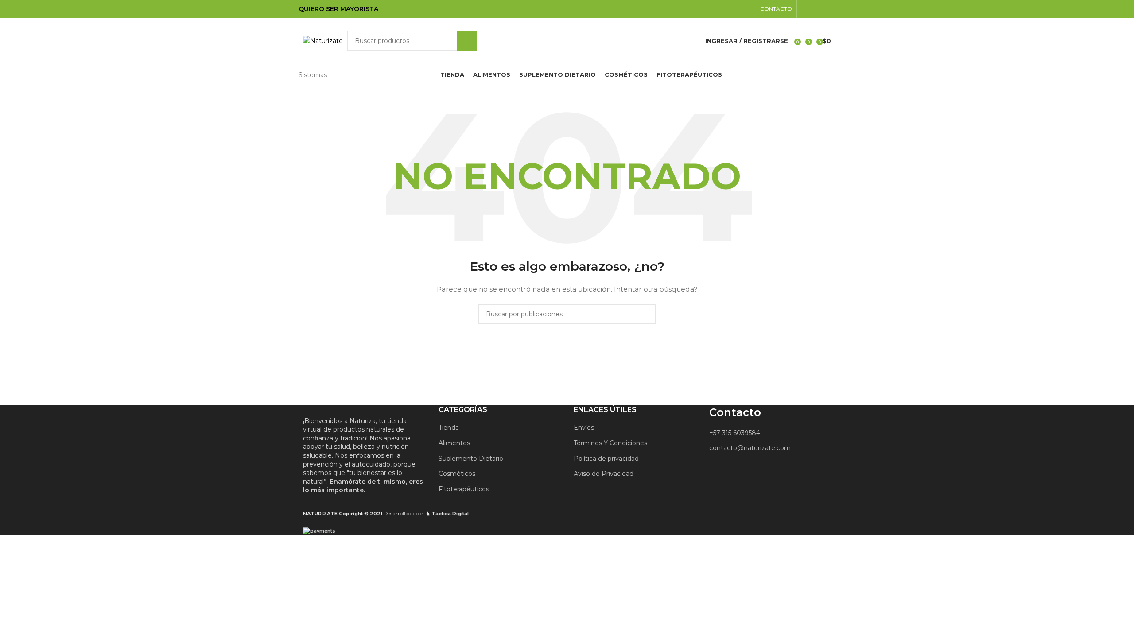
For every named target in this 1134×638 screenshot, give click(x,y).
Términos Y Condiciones (610, 443)
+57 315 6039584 (734, 433)
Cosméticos (457, 474)
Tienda (449, 428)
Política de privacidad (606, 459)
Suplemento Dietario (471, 459)
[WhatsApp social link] (825, 8)
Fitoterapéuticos (464, 489)
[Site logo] (323, 40)
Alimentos (454, 443)
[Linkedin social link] (813, 8)
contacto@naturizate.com (750, 448)
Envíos (584, 428)
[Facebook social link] (802, 8)
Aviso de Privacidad (603, 474)
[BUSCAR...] (467, 41)
